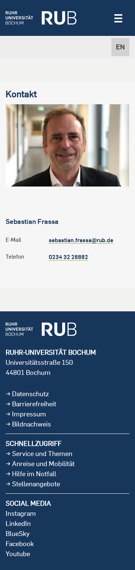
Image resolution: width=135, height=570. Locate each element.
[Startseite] (41, 18)
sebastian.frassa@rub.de (81, 240)
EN (120, 47)
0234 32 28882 (68, 257)
